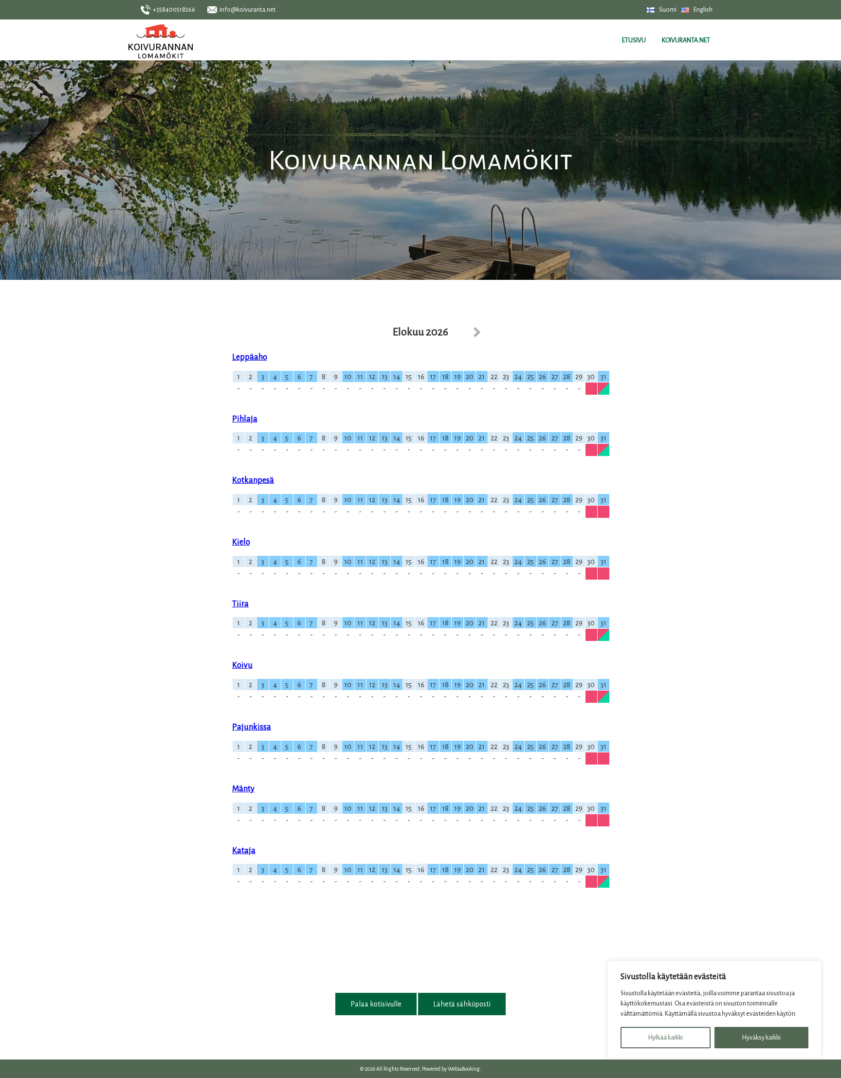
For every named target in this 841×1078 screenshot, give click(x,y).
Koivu (242, 665)
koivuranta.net (686, 40)
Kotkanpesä (253, 480)
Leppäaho (249, 357)
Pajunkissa (251, 727)
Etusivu (634, 40)
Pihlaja (244, 419)
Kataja (244, 850)
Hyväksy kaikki (761, 1037)
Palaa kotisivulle (376, 1004)
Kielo (241, 542)
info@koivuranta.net (247, 9)
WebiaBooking (464, 1069)
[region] (714, 1010)
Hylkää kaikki (665, 1037)
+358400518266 (174, 9)
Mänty (243, 789)
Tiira (240, 604)
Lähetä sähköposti (462, 1004)
